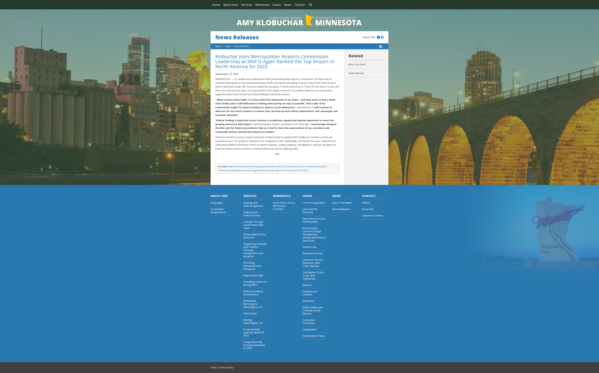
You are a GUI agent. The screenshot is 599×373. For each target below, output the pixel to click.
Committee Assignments (218, 211)
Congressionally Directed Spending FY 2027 (254, 345)
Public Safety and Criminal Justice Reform (313, 310)
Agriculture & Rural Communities (314, 220)
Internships (250, 313)
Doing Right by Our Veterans (254, 236)
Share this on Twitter (382, 37)
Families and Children (310, 293)
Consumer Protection (309, 321)
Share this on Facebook (378, 37)
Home (216, 5)
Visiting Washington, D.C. (253, 321)
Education (308, 301)
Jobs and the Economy (310, 211)
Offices (366, 202)
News (287, 5)
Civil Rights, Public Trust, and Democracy (313, 275)
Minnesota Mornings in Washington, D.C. (253, 304)
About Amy (230, 5)
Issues (277, 5)
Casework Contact (372, 215)
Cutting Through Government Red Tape (253, 225)
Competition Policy (313, 336)
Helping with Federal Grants (252, 214)
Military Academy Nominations (253, 293)
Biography (217, 202)
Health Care (310, 247)
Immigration (310, 329)
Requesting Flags (253, 275)
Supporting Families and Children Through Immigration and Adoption (255, 250)
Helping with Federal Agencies (253, 204)
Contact (299, 5)
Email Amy (368, 209)
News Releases (237, 37)
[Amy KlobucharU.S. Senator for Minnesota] (299, 20)
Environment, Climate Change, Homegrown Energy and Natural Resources (314, 234)
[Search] (310, 4)
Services (246, 5)
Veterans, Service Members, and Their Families (313, 263)
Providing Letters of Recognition (255, 283)
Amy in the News (357, 64)
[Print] (380, 46)
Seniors (307, 285)
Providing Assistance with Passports (252, 266)
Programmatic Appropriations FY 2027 (254, 332)
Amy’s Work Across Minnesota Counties (284, 206)
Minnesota (262, 5)
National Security (313, 253)
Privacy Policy (226, 367)
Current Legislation (314, 202)
